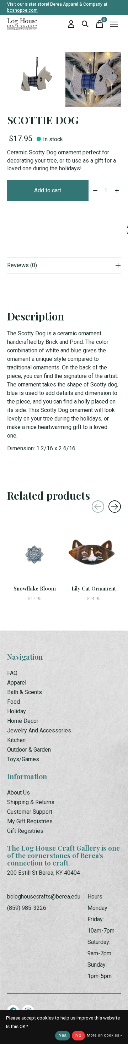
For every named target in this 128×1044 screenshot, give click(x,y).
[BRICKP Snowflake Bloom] (34, 554)
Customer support (29, 811)
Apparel (16, 682)
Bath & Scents (24, 692)
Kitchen (16, 740)
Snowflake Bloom (35, 588)
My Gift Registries (30, 821)
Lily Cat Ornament (93, 588)
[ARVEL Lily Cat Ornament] (93, 554)
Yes (62, 1035)
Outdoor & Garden (29, 749)
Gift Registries (25, 831)
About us (18, 792)
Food (13, 701)
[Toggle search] (85, 24)
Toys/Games (23, 759)
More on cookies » (104, 1035)
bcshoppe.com (22, 10)
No (78, 1035)
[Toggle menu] (114, 24)
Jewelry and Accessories (39, 730)
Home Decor (22, 721)
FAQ (12, 673)
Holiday (16, 711)
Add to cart (47, 190)
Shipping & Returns (30, 802)
